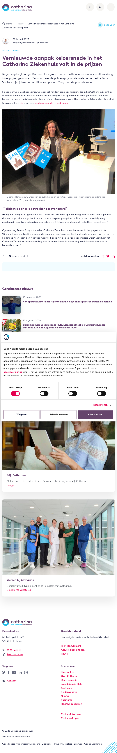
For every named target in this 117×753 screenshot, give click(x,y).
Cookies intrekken (71, 714)
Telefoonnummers (71, 645)
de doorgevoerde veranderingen (52, 103)
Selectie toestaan (59, 414)
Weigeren (21, 414)
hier (21, 103)
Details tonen (100, 404)
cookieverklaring (13, 372)
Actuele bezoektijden (73, 649)
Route (64, 653)
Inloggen (11, 485)
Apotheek (66, 688)
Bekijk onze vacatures (19, 589)
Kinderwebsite (69, 691)
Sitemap (78, 743)
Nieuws (65, 695)
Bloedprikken (68, 672)
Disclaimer (47, 743)
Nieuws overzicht (18, 256)
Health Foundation (71, 703)
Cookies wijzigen (70, 718)
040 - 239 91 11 (15, 649)
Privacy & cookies (63, 743)
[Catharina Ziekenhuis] (17, 7)
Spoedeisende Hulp (71, 684)
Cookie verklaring (93, 743)
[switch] (44, 393)
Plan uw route (15, 654)
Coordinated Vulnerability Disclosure (21, 743)
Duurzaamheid (69, 680)
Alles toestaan (95, 414)
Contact (11, 680)
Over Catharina (69, 676)
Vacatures (66, 699)
